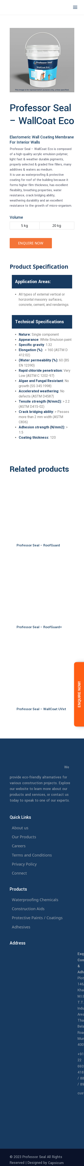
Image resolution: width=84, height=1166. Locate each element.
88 (82, 1078)
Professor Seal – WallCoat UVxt (41, 709)
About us (20, 828)
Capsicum (56, 1162)
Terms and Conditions (32, 855)
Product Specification (39, 266)
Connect (19, 873)
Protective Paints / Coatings (37, 918)
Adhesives (21, 927)
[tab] (41, 267)
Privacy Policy (24, 864)
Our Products (24, 837)
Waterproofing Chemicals (35, 900)
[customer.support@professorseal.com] (42, 1106)
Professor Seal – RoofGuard (38, 545)
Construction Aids (28, 909)
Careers (19, 846)
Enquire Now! (79, 694)
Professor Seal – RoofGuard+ (39, 627)
